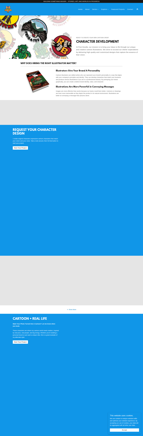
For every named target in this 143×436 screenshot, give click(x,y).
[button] (95, 9)
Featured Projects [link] (118, 9)
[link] (8, 9)
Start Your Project (20, 148)
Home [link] (80, 9)
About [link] (87, 9)
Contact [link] (130, 9)
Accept (124, 430)
